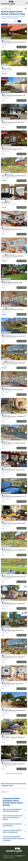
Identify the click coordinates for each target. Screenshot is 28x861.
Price (8, 21)
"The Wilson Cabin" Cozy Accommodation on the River (14, 604)
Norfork (7, 44)
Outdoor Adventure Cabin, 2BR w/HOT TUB (13, 95)
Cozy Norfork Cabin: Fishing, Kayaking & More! (12, 256)
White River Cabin (6, 68)
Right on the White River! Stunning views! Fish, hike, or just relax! (13, 470)
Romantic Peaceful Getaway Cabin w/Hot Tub (14, 42)
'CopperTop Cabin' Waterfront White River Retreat (13, 363)
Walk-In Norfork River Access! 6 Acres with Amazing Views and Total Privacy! (13, 337)
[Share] (25, 8)
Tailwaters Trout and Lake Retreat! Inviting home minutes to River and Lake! (13, 524)
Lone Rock (7, 71)
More (19, 21)
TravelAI (18, 855)
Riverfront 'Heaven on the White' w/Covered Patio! (14, 443)
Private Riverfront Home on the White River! (14, 175)
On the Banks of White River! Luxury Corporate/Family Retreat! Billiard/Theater (13, 230)
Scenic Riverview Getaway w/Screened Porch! (12, 310)
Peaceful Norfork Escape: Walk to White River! (12, 684)
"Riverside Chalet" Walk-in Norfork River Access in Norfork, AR (12, 631)
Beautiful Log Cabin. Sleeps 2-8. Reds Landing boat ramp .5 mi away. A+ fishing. (13, 149)
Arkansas (3, 44)
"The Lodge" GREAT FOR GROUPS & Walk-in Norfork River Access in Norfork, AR (13, 711)
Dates (3, 21)
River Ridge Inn (6, 202)
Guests (14, 21)
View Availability (21, 47)
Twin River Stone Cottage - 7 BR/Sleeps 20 (13, 416)
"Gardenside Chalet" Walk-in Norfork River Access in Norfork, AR (13, 764)
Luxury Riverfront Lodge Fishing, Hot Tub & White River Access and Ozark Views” (13, 497)
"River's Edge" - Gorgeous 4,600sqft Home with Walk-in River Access (13, 738)
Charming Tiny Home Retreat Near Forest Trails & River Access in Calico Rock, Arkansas (14, 123)
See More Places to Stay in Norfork (14, 773)
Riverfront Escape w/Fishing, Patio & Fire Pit (13, 576)
